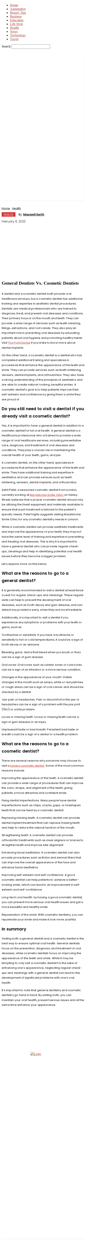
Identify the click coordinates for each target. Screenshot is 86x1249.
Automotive (18, 9)
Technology (18, 35)
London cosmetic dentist (27, 766)
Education (16, 20)
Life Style (16, 24)
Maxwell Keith (33, 214)
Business (16, 16)
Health (14, 28)
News (14, 31)
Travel (14, 39)
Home (14, 5)
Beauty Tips (18, 12)
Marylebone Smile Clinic (46, 495)
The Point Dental (19, 343)
